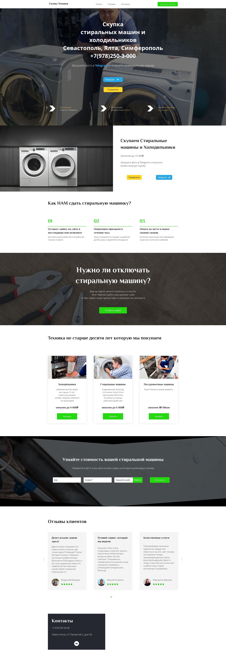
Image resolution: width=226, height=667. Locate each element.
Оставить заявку (113, 310)
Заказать (67, 416)
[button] (44, 559)
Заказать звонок (167, 4)
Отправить (160, 480)
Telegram (101, 65)
